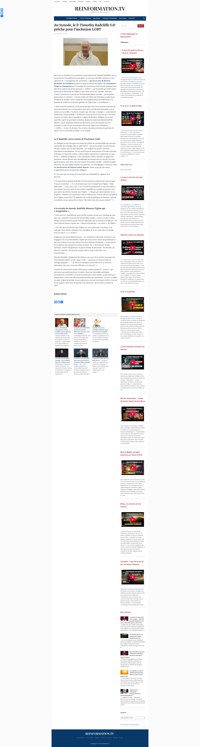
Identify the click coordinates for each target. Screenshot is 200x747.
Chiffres (94, 1)
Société (132, 18)
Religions (96, 18)
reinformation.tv (100, 8)
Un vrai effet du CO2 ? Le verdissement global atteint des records (136, 636)
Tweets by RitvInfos (125, 169)
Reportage (73, 1)
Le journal (57, 1)
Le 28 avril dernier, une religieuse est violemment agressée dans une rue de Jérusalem (130, 206)
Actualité (64, 1)
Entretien (80, 1)
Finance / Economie (110, 18)
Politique (122, 18)
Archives (106, 1)
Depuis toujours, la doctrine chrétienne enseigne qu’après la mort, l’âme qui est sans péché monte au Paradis (131, 318)
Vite (100, 1)
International (71, 18)
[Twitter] (1, 12)
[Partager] (1, 15)
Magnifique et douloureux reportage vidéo (132, 589)
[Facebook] (1, 9)
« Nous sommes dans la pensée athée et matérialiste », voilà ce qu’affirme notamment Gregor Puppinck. (131, 132)
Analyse (88, 1)
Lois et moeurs (85, 18)
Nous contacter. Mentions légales (129, 724)
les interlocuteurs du (71, 167)
